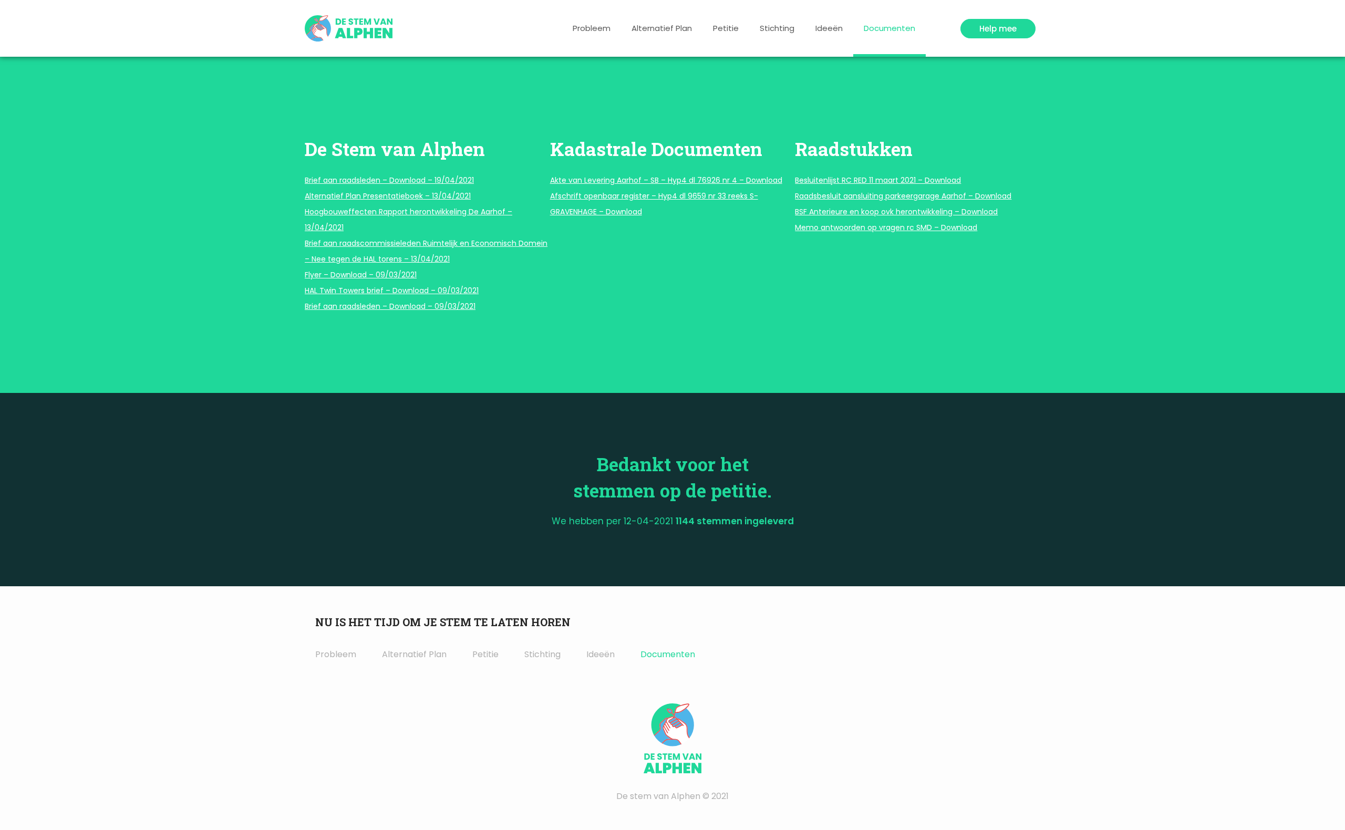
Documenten (889, 28)
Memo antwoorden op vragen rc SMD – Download (886, 227)
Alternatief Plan (662, 28)
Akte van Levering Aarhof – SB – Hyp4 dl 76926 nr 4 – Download (666, 180)
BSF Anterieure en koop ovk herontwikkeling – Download (896, 211)
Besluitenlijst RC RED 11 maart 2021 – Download (878, 180)
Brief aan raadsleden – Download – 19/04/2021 (389, 180)
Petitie (726, 28)
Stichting (777, 28)
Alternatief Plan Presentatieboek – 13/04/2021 (388, 196)
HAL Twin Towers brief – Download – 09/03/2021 (392, 290)
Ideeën (829, 28)
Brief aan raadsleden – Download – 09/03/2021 (390, 306)
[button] (998, 28)
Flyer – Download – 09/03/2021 (361, 274)
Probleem (592, 28)
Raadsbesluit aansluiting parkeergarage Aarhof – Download (903, 196)
